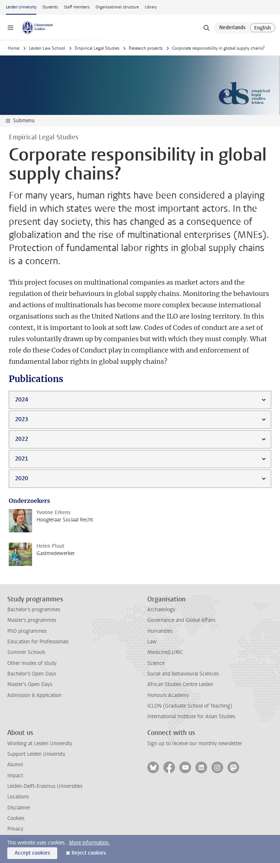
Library (151, 7)
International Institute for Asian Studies (191, 716)
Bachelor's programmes (33, 609)
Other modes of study (32, 663)
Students (50, 7)
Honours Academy (168, 695)
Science (155, 663)
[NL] (232, 27)
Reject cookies (88, 852)
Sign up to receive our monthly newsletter (194, 743)
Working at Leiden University (39, 743)
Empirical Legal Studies (97, 48)
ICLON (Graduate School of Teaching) (189, 705)
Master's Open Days (29, 684)
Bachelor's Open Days (31, 673)
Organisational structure (117, 7)
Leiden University (21, 7)
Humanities (159, 631)
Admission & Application (34, 695)
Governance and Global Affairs (181, 620)
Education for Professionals (38, 641)
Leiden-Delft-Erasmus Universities (44, 786)
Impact (15, 775)
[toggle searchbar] (206, 27)
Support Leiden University (36, 754)
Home (13, 48)
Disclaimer (18, 807)
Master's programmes (31, 620)
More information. (89, 842)
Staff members (77, 7)
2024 (21, 399)
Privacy (15, 828)
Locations (18, 796)
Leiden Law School (47, 48)
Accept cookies (32, 852)
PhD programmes (27, 631)
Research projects (146, 48)
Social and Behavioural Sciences (183, 673)
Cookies (15, 818)
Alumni (15, 764)
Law (152, 641)
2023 (21, 419)
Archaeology (161, 609)
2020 (21, 478)
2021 (21, 458)
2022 (21, 439)
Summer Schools (26, 652)
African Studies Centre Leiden (180, 684)
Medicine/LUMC (165, 652)
